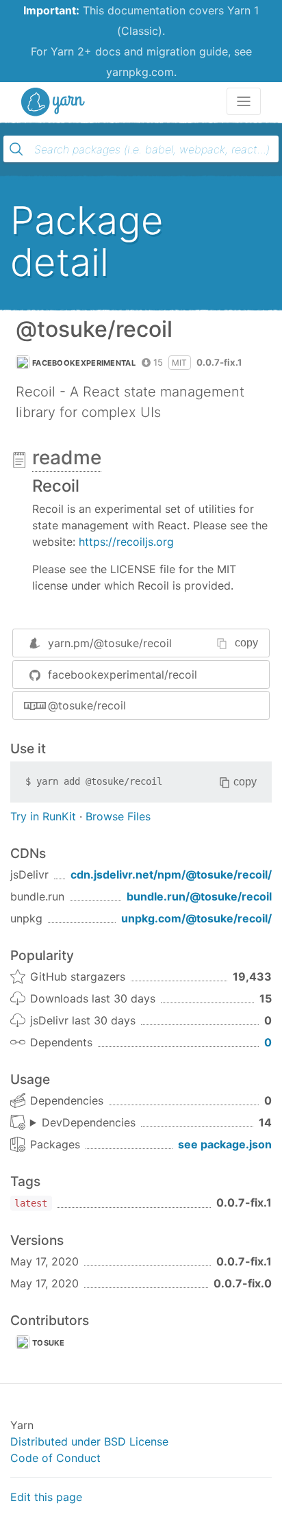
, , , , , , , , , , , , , (83, 1123)
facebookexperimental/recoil (122, 674)
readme (66, 457)
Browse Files (118, 816)
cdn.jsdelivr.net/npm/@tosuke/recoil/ (171, 874)
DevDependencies (89, 1122)
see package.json (225, 1144)
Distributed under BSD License (89, 1441)
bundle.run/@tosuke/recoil (199, 896)
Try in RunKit (43, 816)
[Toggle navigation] (244, 101)
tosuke (48, 1343)
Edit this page (46, 1497)
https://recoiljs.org (126, 542)
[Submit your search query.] (16, 149)
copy (246, 642)
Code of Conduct (55, 1458)
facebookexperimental (84, 363)
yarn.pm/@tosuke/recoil (110, 643)
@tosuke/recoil (87, 705)
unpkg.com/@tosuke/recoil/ (196, 918)
